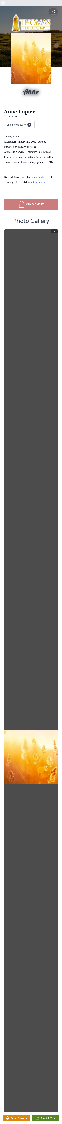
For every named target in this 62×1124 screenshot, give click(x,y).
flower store (39, 182)
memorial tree (42, 177)
